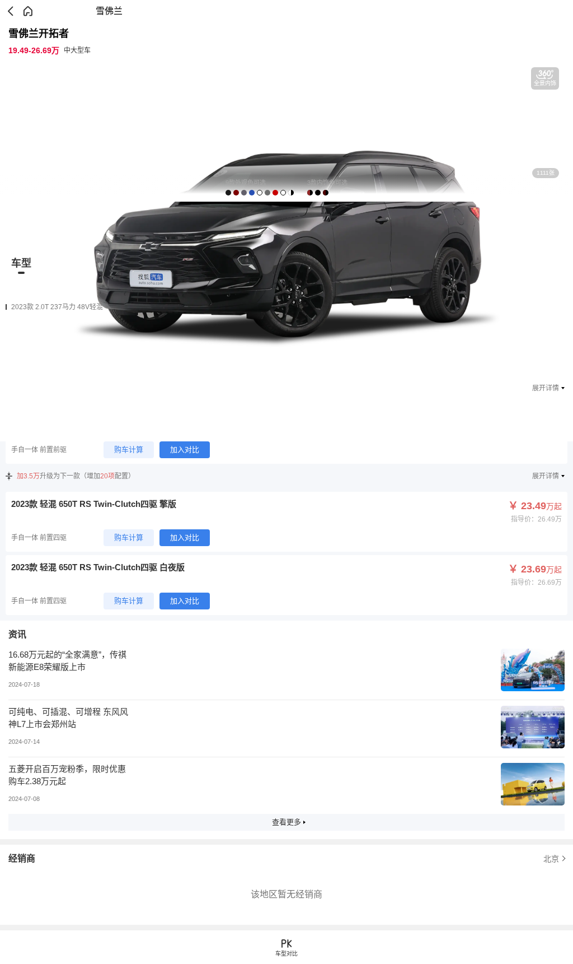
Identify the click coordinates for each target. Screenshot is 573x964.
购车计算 (128, 449)
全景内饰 (545, 83)
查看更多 (286, 822)
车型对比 (286, 954)
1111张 (546, 173)
